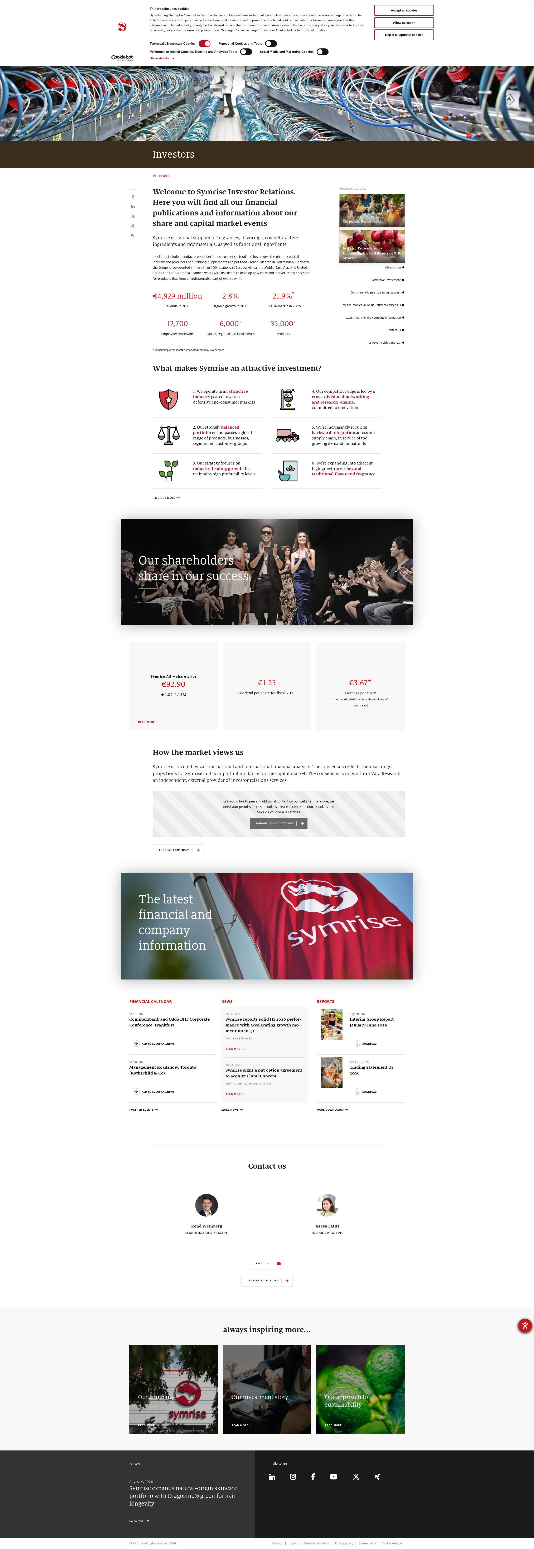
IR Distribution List (262, 1280)
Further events (141, 1109)
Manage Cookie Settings (274, 823)
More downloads (330, 1109)
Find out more (164, 498)
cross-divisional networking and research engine (340, 399)
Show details (159, 58)
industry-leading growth (218, 468)
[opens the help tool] (525, 1326)
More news (229, 1109)
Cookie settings (392, 1543)
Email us (262, 1263)
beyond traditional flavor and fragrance (343, 471)
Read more (146, 722)
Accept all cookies (404, 10)
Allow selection (404, 22)
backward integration (333, 432)
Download (369, 1043)
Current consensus (174, 850)
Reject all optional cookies (404, 35)
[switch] (271, 43)
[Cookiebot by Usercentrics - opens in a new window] (122, 58)
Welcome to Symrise (155, 175)
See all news (136, 1520)
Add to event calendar (158, 1043)
